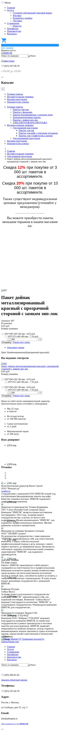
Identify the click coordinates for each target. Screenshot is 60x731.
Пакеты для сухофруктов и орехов (36, 135)
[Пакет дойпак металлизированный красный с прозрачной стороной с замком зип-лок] (4, 363)
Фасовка (17, 15)
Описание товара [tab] (15, 347)
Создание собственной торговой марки (32, 13)
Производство (14, 31)
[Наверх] (2, 729)
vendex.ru (5, 491)
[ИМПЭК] (6, 53)
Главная (11, 7)
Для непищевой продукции (26, 138)
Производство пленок (18, 102)
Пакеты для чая (26, 130)
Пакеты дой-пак (21, 109)
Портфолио (12, 28)
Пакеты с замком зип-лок (25, 120)
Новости (17, 26)
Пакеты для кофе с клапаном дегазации (38, 133)
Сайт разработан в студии (14, 724)
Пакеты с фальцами (22, 112)
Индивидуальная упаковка (20, 96)
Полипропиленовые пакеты (27, 117)
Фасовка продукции (17, 99)
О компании (13, 23)
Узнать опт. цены (21, 342)
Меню (8, 2)
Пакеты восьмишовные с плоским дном (33, 115)
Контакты (12, 34)
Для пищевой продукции (25, 128)
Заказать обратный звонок (14, 680)
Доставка (17, 20)
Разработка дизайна (22, 18)
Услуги (10, 10)
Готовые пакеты (15, 94)
